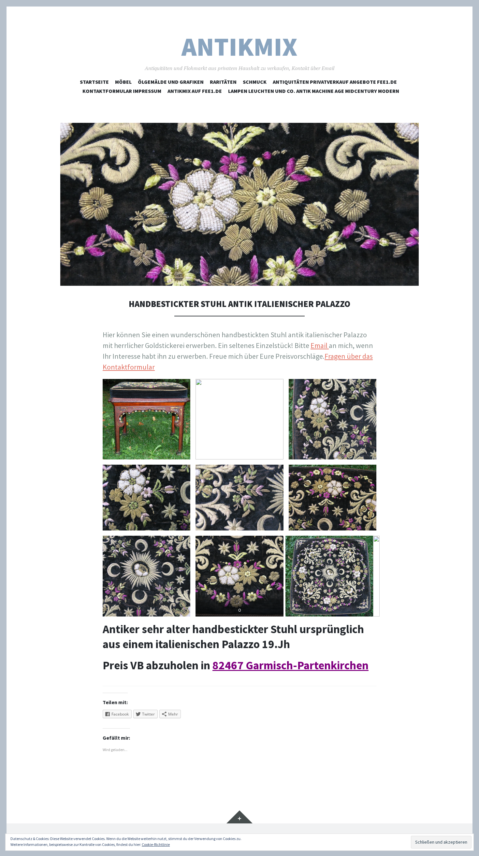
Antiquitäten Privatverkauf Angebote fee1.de (335, 82)
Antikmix (239, 47)
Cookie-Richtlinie (156, 844)
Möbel (123, 82)
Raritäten (223, 82)
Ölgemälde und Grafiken (171, 82)
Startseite (94, 82)
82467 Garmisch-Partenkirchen (290, 665)
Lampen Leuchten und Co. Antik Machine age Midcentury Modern (313, 91)
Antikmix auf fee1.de (194, 91)
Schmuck (255, 82)
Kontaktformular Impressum (121, 91)
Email (320, 345)
